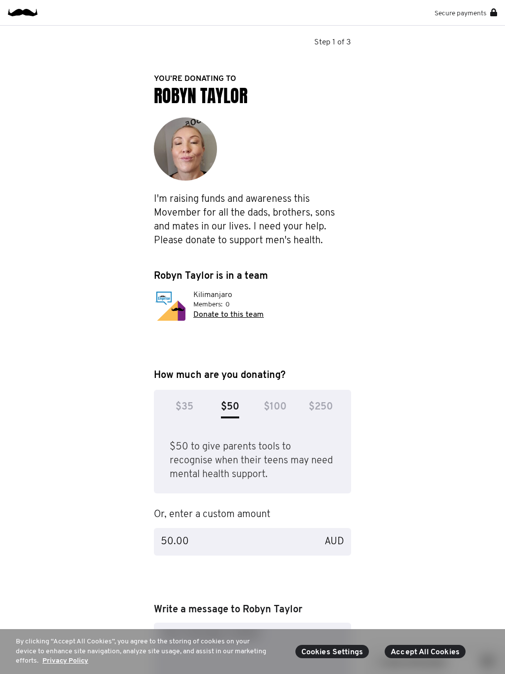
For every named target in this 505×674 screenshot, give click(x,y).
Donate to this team (228, 315)
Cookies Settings (332, 652)
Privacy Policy (65, 661)
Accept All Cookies (425, 652)
